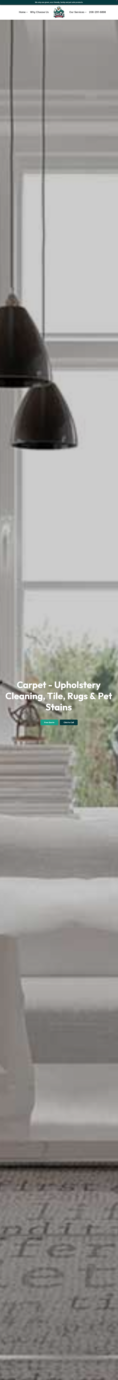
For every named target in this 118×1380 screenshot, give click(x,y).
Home (22, 12)
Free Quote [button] (49, 722)
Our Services (76, 12)
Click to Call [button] (69, 722)
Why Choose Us (39, 12)
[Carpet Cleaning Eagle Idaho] (59, 12)
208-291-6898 (97, 12)
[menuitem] (23, 12)
